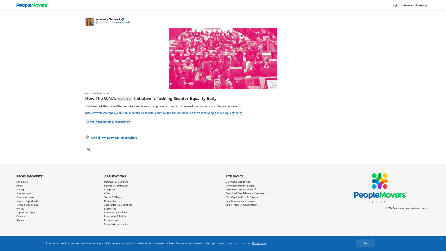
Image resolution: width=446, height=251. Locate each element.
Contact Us (22, 216)
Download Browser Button (240, 185)
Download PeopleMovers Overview (245, 193)
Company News (25, 197)
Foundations (111, 220)
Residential (110, 201)
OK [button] (365, 243)
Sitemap (20, 220)
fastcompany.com (97, 93)
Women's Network (108, 19)
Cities (107, 193)
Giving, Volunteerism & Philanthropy (108, 121)
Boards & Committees (116, 185)
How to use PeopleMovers (241, 189)
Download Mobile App (238, 181)
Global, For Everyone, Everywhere (114, 137)
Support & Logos (25, 212)
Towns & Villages (113, 197)
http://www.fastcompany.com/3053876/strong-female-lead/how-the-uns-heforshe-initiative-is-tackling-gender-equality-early (163, 113)
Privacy (20, 208)
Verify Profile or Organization (241, 204)
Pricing (20, 189)
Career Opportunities (28, 201)
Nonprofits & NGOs (115, 216)
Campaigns (110, 189)
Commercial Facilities (115, 212)
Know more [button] (259, 243)
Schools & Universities (116, 224)
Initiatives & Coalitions (116, 181)
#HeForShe (124, 99)
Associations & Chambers (118, 204)
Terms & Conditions (27, 204)
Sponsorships (23, 193)
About (19, 185)
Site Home (22, 181)
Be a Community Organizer (241, 201)
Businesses (110, 208)
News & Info (123, 22)
